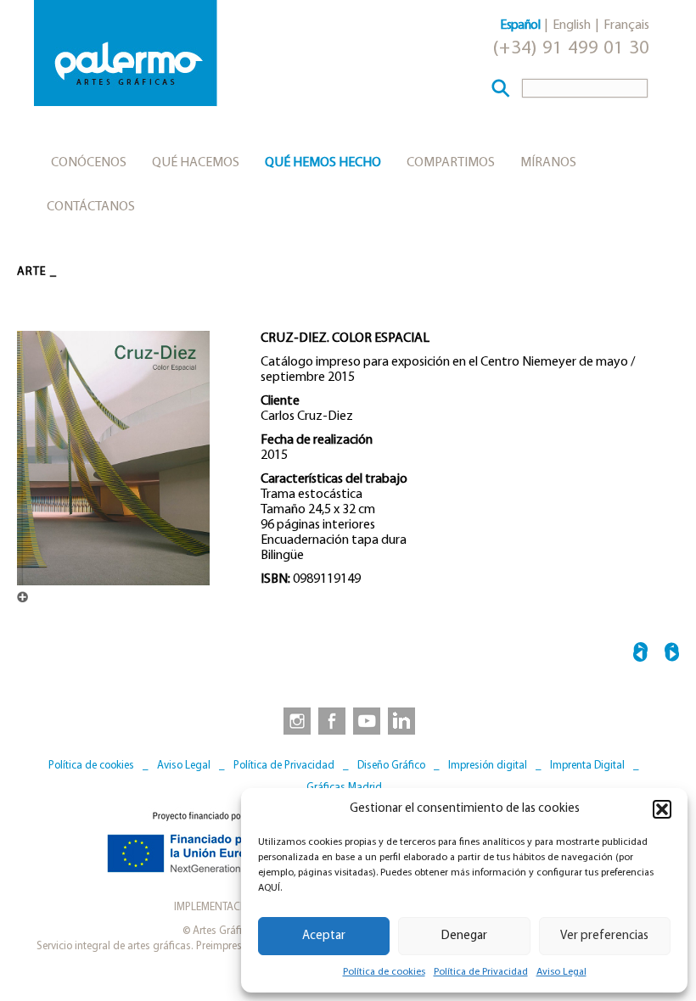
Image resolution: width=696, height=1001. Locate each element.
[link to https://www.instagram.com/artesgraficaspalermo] (294, 720)
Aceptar (323, 936)
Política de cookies (384, 972)
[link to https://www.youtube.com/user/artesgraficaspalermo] (367, 720)
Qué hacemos (195, 163)
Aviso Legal (561, 972)
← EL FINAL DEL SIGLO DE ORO (640, 654)
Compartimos (451, 163)
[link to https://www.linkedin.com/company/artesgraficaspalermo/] (403, 720)
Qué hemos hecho (323, 163)
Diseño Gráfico (391, 765)
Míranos (548, 163)
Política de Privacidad (481, 972)
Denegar (464, 936)
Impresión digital (487, 765)
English (572, 25)
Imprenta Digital (587, 765)
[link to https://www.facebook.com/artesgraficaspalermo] (330, 720)
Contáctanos (91, 207)
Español (520, 25)
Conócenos (88, 163)
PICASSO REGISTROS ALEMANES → (672, 654)
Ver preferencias (604, 936)
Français (626, 25)
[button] (662, 809)
